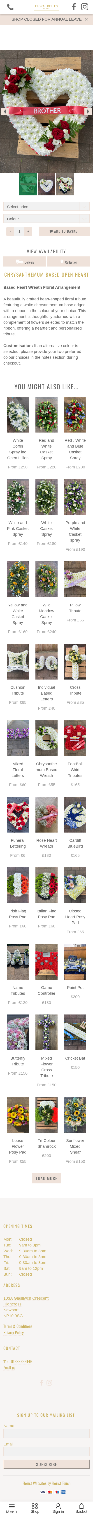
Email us (9, 1368)
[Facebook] (74, 7)
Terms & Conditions (17, 1326)
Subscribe (46, 1464)
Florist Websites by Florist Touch (46, 1483)
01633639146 (21, 1361)
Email (8, 1444)
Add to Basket (66, 231)
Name (8, 1425)
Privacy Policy (13, 1332)
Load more (46, 1178)
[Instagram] (84, 7)
